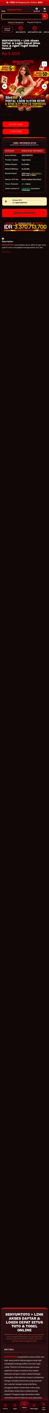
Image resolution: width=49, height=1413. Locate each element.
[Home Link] (14, 10)
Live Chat (43, 1408)
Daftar (24, 1407)
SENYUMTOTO (24, 213)
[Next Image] (44, 86)
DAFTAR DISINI (16, 124)
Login (15, 1409)
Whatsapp (34, 1409)
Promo (5, 1409)
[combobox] (22, 16)
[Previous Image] (4, 86)
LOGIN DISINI (16, 131)
